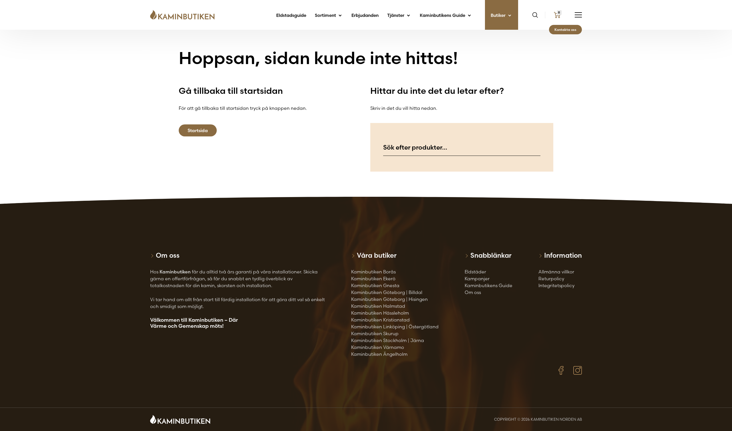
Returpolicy (551, 278)
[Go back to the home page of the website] (184, 14)
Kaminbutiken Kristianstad (380, 320)
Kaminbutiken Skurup (375, 333)
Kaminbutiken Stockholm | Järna (387, 340)
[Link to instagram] (577, 370)
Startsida (198, 130)
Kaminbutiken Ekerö (373, 278)
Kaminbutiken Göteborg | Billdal (386, 292)
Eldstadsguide (291, 15)
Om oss (473, 292)
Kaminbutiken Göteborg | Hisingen (389, 299)
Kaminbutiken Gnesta (375, 285)
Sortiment (326, 15)
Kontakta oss (565, 29)
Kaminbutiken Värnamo (377, 347)
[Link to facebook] (561, 370)
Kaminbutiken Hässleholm (380, 313)
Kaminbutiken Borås (373, 272)
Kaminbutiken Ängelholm (379, 354)
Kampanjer (477, 278)
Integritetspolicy (556, 285)
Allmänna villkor (556, 272)
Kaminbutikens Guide (443, 15)
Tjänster (396, 15)
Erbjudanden (365, 15)
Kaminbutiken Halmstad (378, 306)
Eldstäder (475, 272)
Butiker (499, 15)
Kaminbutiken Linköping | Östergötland (395, 326)
